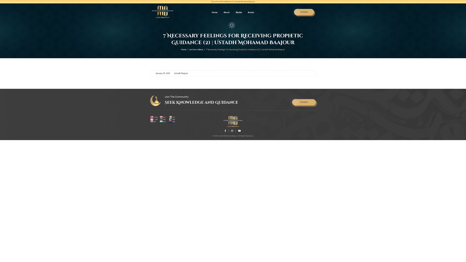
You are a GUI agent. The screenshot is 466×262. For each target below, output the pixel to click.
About (227, 13)
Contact (304, 12)
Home (215, 13)
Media (239, 13)
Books (251, 13)
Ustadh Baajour (181, 73)
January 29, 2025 (162, 73)
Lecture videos (196, 50)
